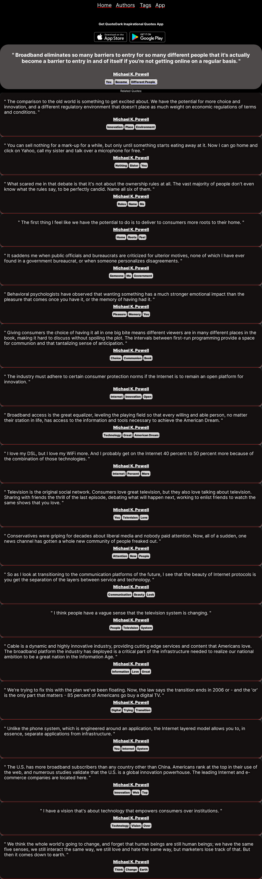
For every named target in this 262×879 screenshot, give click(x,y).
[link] (104, 5)
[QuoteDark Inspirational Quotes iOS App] (110, 37)
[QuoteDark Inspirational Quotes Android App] (147, 37)
